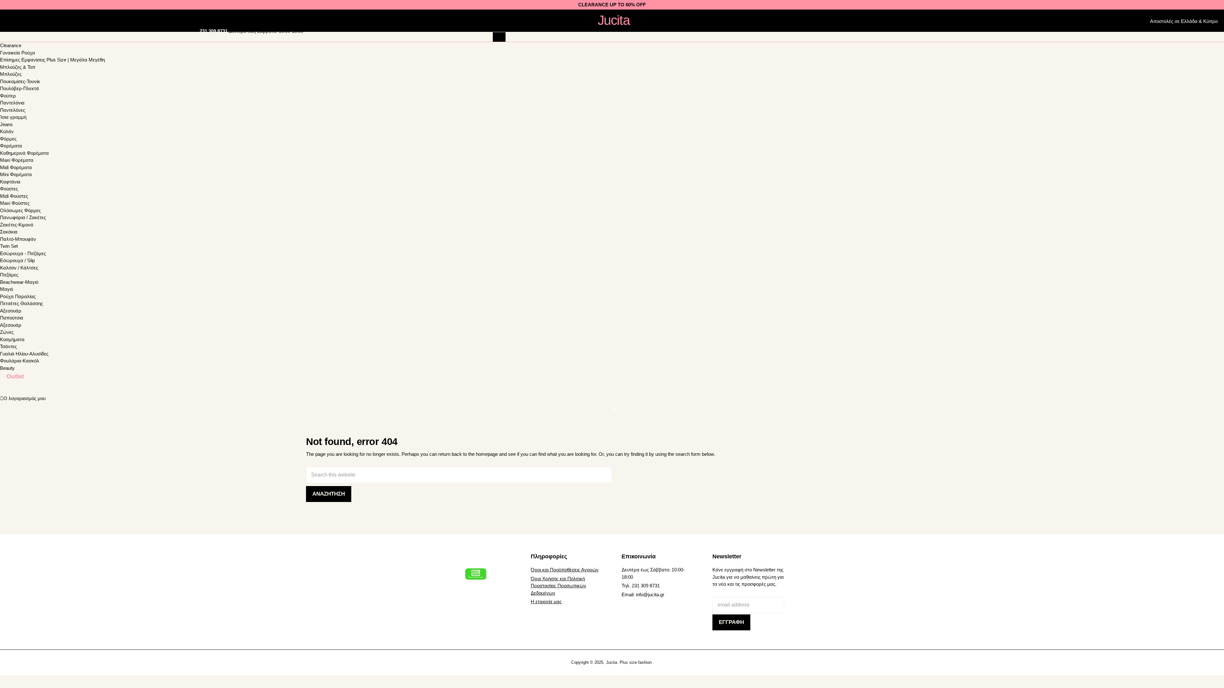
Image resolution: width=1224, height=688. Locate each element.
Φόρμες (8, 138)
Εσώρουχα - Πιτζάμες (23, 253)
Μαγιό (6, 289)
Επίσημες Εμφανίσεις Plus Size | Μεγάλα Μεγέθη (52, 59)
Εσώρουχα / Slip (17, 260)
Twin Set (9, 246)
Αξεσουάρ (10, 310)
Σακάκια (9, 231)
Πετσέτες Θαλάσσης (21, 303)
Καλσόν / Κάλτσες (19, 267)
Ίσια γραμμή (13, 117)
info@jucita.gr (650, 594)
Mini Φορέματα (16, 174)
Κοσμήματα (12, 339)
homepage (487, 454)
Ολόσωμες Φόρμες (20, 210)
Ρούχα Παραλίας (18, 296)
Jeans (6, 124)
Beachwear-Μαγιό (19, 282)
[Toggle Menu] (16, 20)
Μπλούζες (11, 74)
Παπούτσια (11, 317)
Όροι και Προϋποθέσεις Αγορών (565, 569)
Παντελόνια (12, 102)
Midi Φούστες (14, 196)
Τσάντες (8, 346)
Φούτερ (8, 95)
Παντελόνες (12, 110)
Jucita (614, 20)
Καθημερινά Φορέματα (24, 153)
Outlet (15, 376)
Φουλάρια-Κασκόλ (19, 360)
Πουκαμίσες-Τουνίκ (20, 81)
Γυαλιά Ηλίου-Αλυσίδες (24, 353)
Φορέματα (11, 145)
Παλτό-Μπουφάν (18, 239)
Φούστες (9, 188)
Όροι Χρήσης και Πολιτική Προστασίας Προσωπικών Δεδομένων (558, 586)
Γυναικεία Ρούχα (17, 52)
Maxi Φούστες (15, 203)
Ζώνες (7, 332)
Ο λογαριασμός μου (25, 398)
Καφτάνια (10, 181)
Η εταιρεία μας (546, 601)
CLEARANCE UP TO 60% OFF (612, 4)
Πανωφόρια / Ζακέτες (23, 217)
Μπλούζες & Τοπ (17, 67)
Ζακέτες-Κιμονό (16, 224)
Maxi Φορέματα (16, 160)
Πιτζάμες (9, 274)
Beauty (7, 368)
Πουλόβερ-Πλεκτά (19, 88)
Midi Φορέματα (16, 167)
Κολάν (7, 131)
